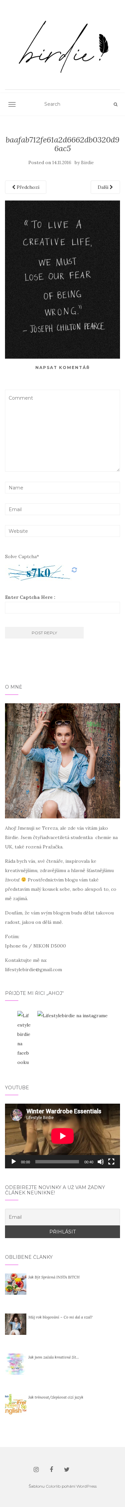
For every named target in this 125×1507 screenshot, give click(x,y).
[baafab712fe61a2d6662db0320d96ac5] (62, 279)
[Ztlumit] (100, 1161)
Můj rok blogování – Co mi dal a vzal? (60, 1317)
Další (104, 187)
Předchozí (27, 187)
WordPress (86, 1486)
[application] (62, 1136)
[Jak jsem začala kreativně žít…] (15, 1364)
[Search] (115, 104)
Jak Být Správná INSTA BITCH (54, 1277)
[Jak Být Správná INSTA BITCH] (15, 1283)
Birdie (87, 162)
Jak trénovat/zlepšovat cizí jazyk (55, 1397)
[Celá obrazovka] (111, 1161)
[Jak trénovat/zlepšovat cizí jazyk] (15, 1404)
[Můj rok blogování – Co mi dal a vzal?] (15, 1324)
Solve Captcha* (22, 556)
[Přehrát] (13, 1161)
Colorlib (53, 1486)
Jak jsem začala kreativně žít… (53, 1357)
